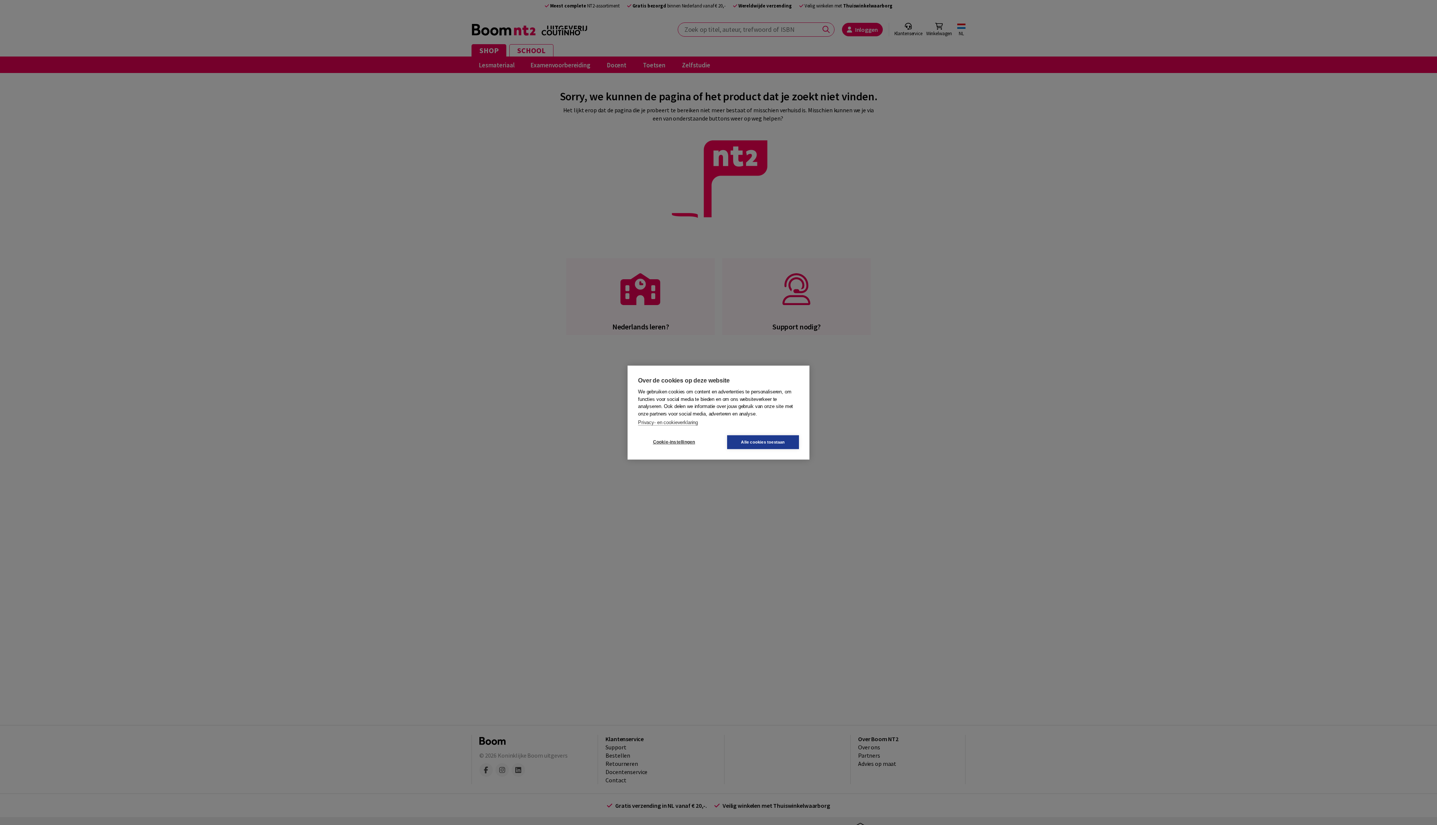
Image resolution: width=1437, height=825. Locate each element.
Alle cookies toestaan (763, 441)
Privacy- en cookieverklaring (668, 422)
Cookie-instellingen (674, 442)
